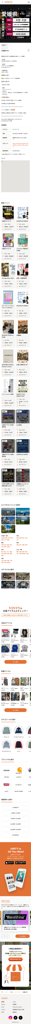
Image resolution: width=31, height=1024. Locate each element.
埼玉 (11, 545)
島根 (20, 538)
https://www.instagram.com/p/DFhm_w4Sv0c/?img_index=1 (20, 145)
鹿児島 (24, 553)
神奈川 (8, 546)
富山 (5, 551)
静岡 (11, 553)
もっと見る (15, 662)
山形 (5, 540)
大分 (17, 553)
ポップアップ (18, 992)
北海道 (3, 538)
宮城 (2, 540)
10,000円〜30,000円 (15, 824)
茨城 (2, 545)
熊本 (26, 551)
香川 (20, 545)
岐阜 (8, 553)
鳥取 (17, 538)
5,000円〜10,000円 (15, 818)
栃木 (5, 545)
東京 (5, 546)
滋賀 (5, 560)
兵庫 (2, 562)
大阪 (11, 560)
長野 (5, 553)
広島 (26, 538)
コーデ (2, 1006)
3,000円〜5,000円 (15, 813)
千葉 (2, 546)
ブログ (2, 1012)
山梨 (2, 553)
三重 (2, 560)
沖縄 (27, 553)
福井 (11, 551)
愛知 (2, 555)
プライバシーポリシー (17, 1006)
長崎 (23, 551)
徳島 (17, 545)
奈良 (5, 562)
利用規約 (15, 1004)
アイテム (3, 1004)
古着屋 (2, 1001)
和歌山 (8, 562)
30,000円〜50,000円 (15, 829)
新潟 (2, 551)
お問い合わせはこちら (15, 959)
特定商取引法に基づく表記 (18, 1009)
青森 (6, 538)
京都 (8, 560)
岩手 (12, 538)
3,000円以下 (15, 807)
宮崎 (20, 553)
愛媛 (23, 545)
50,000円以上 (15, 835)
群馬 (8, 545)
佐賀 (20, 551)
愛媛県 (11, 992)
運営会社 (15, 1012)
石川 (8, 551)
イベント (6, 992)
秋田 (9, 538)
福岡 (17, 551)
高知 (26, 545)
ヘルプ (14, 1001)
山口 (17, 540)
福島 (8, 540)
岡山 (23, 538)
